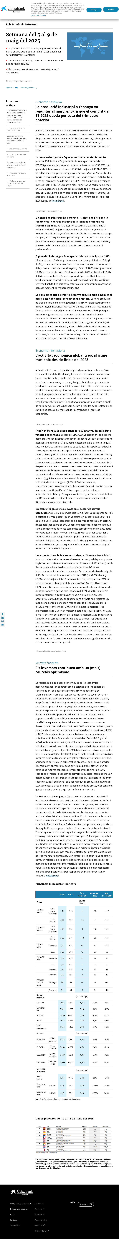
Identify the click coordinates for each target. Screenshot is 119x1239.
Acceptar (111, 9)
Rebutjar (94, 10)
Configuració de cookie (38, 15)
